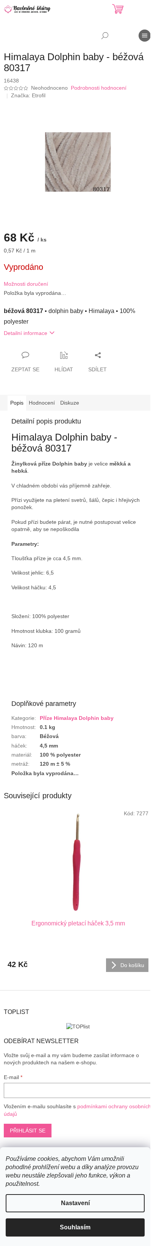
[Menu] (144, 35)
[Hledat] (104, 35)
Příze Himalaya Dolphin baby (77, 718)
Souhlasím (75, 1227)
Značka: (28, 95)
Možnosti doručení (26, 284)
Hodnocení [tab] (42, 403)
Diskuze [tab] (69, 403)
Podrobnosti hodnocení (98, 88)
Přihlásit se (27, 1131)
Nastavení (75, 1203)
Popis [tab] (16, 403)
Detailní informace (25, 333)
